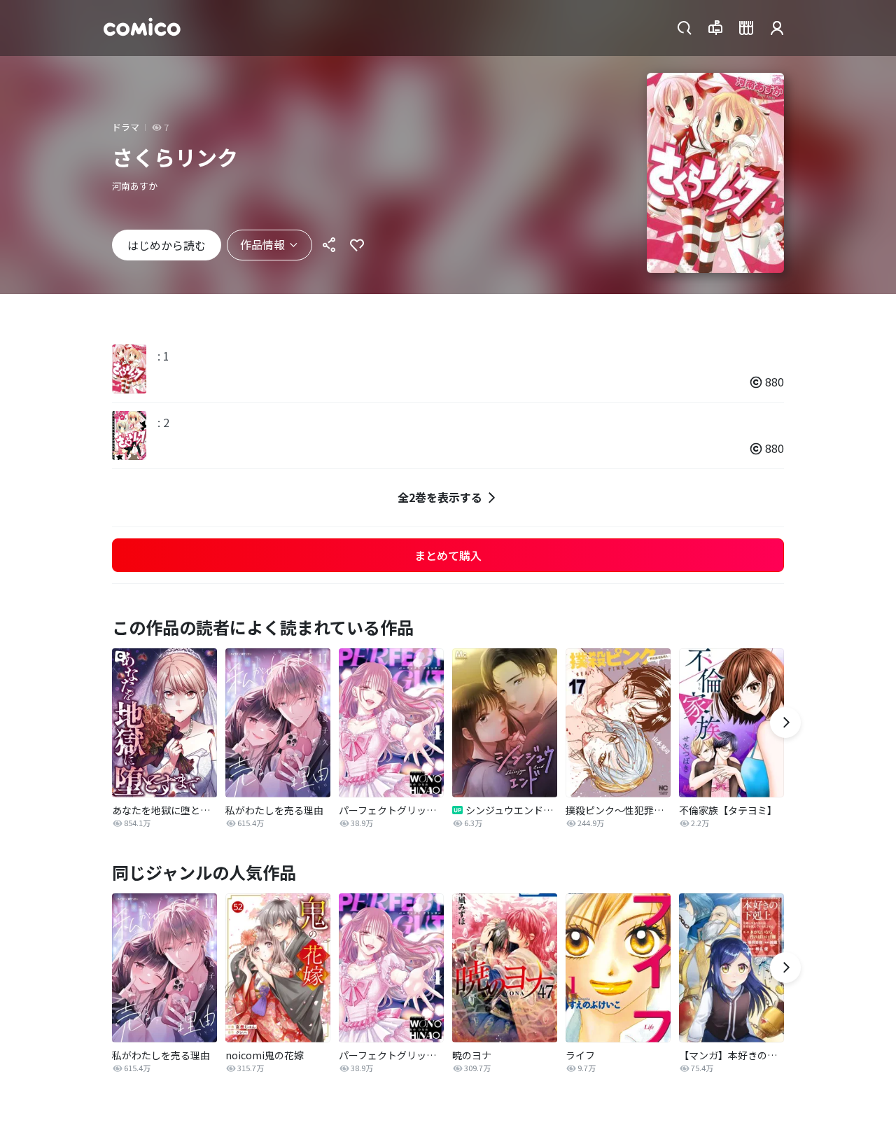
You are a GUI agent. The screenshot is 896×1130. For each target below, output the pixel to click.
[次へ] (785, 722)
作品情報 (262, 244)
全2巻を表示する (440, 497)
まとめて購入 (448, 555)
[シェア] (329, 245)
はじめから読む (166, 245)
